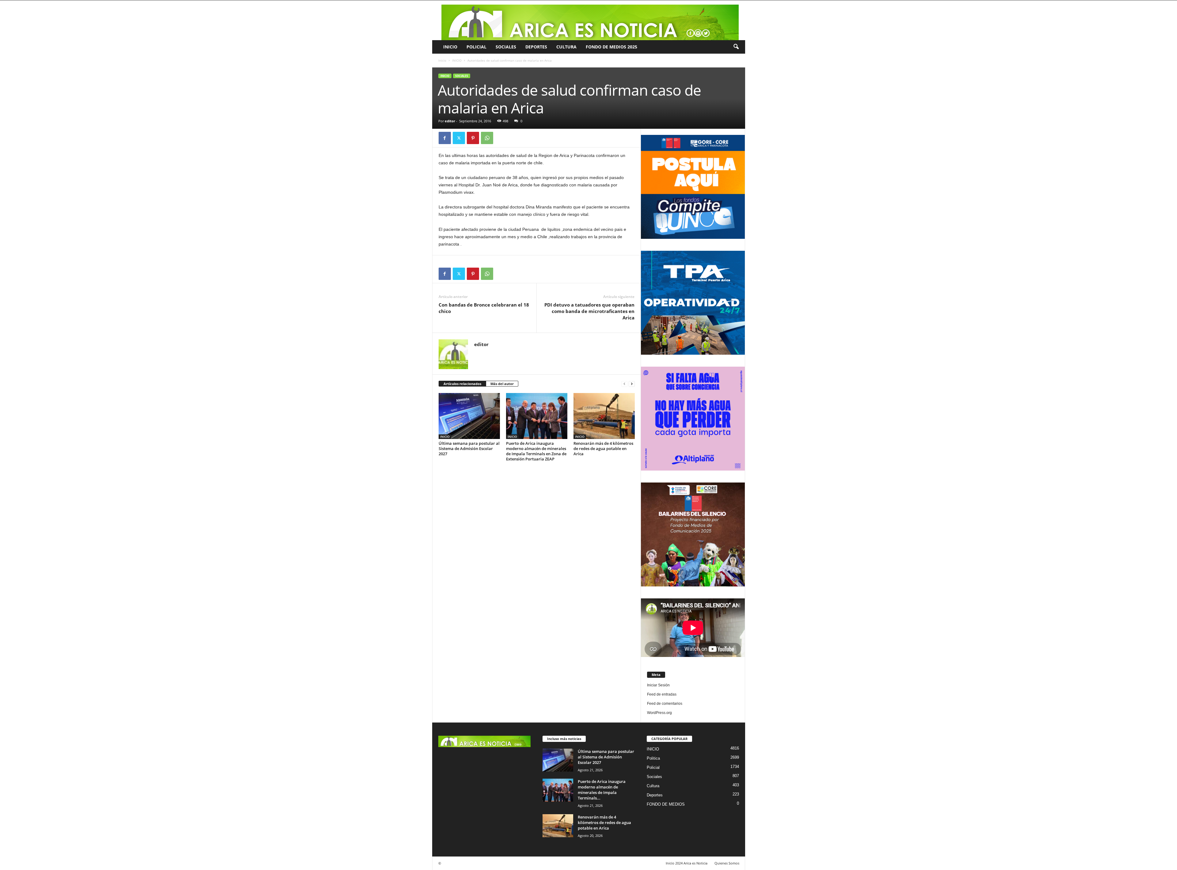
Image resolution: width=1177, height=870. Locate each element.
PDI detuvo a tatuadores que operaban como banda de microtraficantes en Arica (589, 311)
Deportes (536, 47)
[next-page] (632, 384)
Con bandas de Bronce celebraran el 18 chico (484, 308)
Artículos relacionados (462, 383)
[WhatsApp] (487, 138)
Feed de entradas (661, 694)
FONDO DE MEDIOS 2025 (611, 47)
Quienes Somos (726, 863)
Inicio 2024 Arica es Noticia (686, 863)
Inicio (442, 60)
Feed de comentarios (664, 703)
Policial (476, 47)
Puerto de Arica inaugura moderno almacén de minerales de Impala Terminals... (602, 790)
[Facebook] (445, 138)
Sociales (506, 47)
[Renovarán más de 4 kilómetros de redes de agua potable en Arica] (604, 416)
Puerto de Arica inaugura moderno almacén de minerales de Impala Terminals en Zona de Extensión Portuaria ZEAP (536, 451)
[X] (459, 138)
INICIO (450, 47)
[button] (736, 47)
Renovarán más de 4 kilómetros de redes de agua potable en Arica (603, 448)
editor (450, 121)
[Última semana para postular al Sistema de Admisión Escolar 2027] (469, 416)
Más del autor (502, 383)
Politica (653, 758)
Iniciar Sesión (658, 685)
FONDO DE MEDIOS (666, 804)
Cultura (566, 47)
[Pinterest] (473, 138)
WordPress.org (659, 713)
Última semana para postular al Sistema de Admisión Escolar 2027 (469, 448)
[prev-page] (624, 384)
